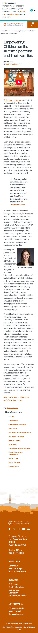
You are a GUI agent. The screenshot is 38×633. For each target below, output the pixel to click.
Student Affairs (15, 550)
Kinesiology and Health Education (19, 448)
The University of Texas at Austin (17, 624)
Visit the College (15, 569)
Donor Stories (13, 428)
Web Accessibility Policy (18, 627)
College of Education (14, 64)
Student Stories (14, 466)
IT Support (13, 584)
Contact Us (13, 566)
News (8, 31)
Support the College (17, 571)
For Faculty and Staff (17, 596)
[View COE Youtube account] (24, 529)
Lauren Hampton (12, 408)
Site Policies (7, 627)
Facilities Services (16, 587)
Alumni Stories (13, 421)
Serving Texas (13, 458)
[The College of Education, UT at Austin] (13, 24)
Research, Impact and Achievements (16, 453)
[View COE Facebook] (9, 529)
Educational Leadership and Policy (20, 432)
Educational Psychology (16, 436)
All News (11, 417)
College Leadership (17, 608)
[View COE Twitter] (14, 529)
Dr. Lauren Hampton (12, 100)
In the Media (13, 444)
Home (2, 31)
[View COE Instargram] (19, 529)
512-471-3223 (17, 553)
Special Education (14, 462)
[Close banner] (34, 10)
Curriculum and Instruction (17, 425)
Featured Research (15, 440)
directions (14, 14)
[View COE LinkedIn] (28, 529)
